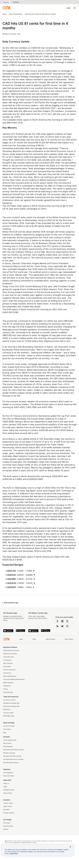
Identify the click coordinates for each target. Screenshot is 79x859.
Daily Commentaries (15, 14)
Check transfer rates (9, 740)
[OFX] (6, 8)
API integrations (8, 772)
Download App (8, 692)
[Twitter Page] (67, 621)
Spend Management (9, 676)
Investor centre (8, 803)
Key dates (6, 809)
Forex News (7, 729)
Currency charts (8, 713)
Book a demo (69, 639)
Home (4, 14)
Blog (4, 732)
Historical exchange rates (11, 706)
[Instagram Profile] (67, 626)
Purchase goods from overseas (13, 759)
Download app (7, 746)
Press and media (8, 776)
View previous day (10, 603)
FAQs (34, 639)
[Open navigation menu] (75, 8)
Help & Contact (50, 639)
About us (6, 783)
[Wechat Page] (57, 626)
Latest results (7, 806)
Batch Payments (8, 682)
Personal (16, 2)
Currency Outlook (9, 726)
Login (68, 8)
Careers (5, 829)
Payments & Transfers (10, 653)
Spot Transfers (8, 663)
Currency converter (9, 700)
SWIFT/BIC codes (8, 716)
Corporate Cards (8, 657)
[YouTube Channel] (62, 626)
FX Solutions (7, 660)
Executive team (8, 826)
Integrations (7, 686)
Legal (5, 786)
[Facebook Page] (57, 621)
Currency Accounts (9, 669)
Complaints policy (8, 790)
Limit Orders (7, 666)
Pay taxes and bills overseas (12, 756)
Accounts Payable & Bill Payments (14, 679)
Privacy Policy (7, 793)
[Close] (70, 847)
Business (6, 2)
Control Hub (7, 673)
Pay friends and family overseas (13, 749)
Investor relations (8, 813)
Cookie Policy (13, 853)
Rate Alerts (6, 709)
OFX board (6, 823)
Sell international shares (11, 762)
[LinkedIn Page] (62, 621)
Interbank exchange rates (11, 703)
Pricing (5, 689)
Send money (7, 743)
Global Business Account (11, 650)
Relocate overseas (9, 753)
